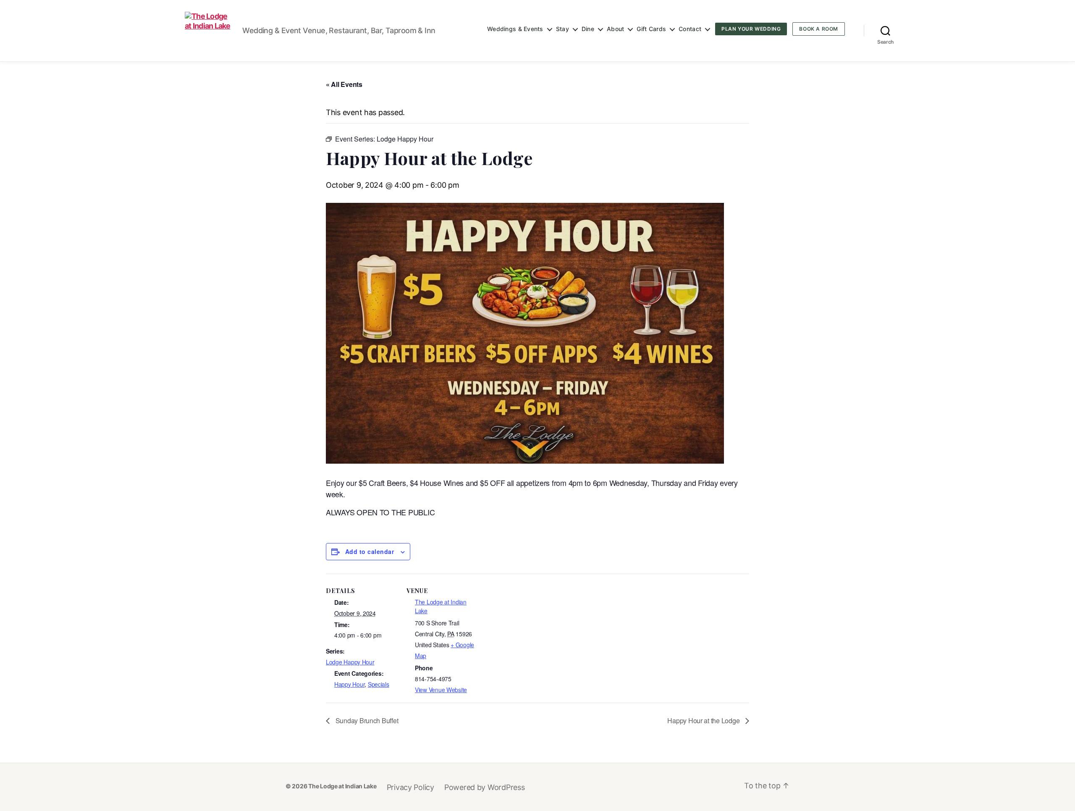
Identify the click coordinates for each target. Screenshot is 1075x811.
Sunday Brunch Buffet (366, 720)
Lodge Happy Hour (350, 662)
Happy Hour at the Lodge (704, 720)
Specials (378, 684)
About (615, 29)
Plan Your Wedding (751, 29)
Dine (588, 29)
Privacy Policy (410, 787)
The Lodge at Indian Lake (342, 786)
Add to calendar (369, 551)
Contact (690, 29)
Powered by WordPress (484, 787)
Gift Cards (651, 29)
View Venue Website (441, 689)
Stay (562, 29)
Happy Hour (349, 684)
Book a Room (818, 29)
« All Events (344, 84)
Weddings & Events (515, 29)
